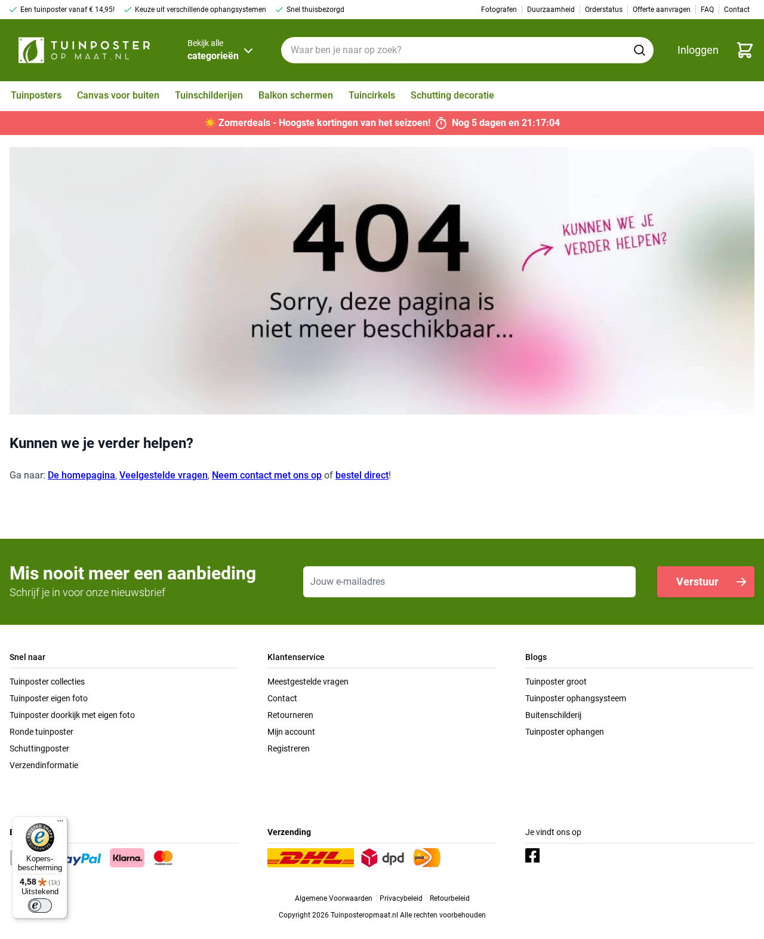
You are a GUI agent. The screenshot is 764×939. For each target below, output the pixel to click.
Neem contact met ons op (267, 475)
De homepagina (81, 475)
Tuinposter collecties (47, 681)
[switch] (40, 905)
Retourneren (290, 715)
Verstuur (697, 581)
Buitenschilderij (553, 715)
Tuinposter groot (556, 681)
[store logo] (84, 50)
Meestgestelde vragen (308, 681)
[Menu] (60, 824)
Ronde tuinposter (41, 732)
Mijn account (291, 732)
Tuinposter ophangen (564, 732)
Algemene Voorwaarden (333, 898)
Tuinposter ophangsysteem (575, 698)
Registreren (288, 748)
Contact (282, 698)
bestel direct (362, 475)
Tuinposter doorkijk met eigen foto (72, 715)
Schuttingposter (39, 748)
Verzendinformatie (44, 765)
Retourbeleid (450, 898)
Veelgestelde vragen (163, 475)
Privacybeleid (401, 898)
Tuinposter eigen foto (49, 698)
